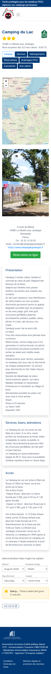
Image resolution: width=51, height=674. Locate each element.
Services (21, 54)
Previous (9, 182)
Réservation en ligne (25, 255)
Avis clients (25, 66)
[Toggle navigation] (18, 15)
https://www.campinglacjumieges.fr (25, 247)
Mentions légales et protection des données (33, 662)
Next (41, 182)
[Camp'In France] (8, 14)
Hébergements (37, 54)
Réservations (10, 60)
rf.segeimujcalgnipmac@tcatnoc (29, 244)
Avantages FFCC (29, 60)
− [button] (6, 85)
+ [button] (6, 81)
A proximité (9, 66)
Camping (8, 54)
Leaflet (45, 143)
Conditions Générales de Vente (9, 664)
